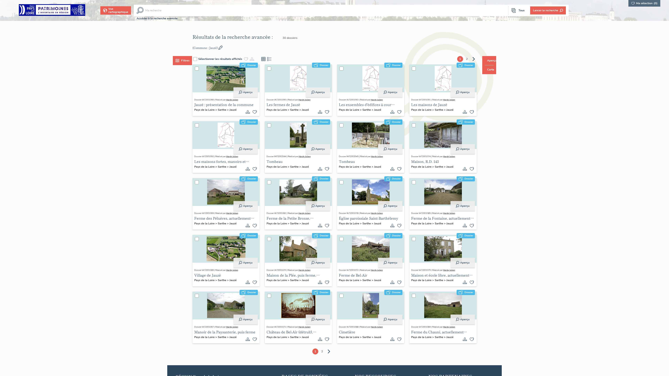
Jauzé (239, 110)
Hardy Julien (239, 99)
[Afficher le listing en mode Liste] (276, 59)
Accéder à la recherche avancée (157, 18)
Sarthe (228, 110)
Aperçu (251, 92)
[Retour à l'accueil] (52, 10)
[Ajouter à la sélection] (258, 112)
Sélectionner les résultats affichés (227, 59)
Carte (488, 70)
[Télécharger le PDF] (251, 112)
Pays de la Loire (211, 110)
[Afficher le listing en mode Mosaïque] (270, 59)
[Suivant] (467, 59)
